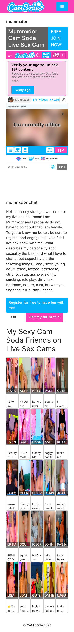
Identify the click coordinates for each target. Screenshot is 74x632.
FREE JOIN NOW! (56, 38)
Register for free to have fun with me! (36, 305)
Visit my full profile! (44, 317)
